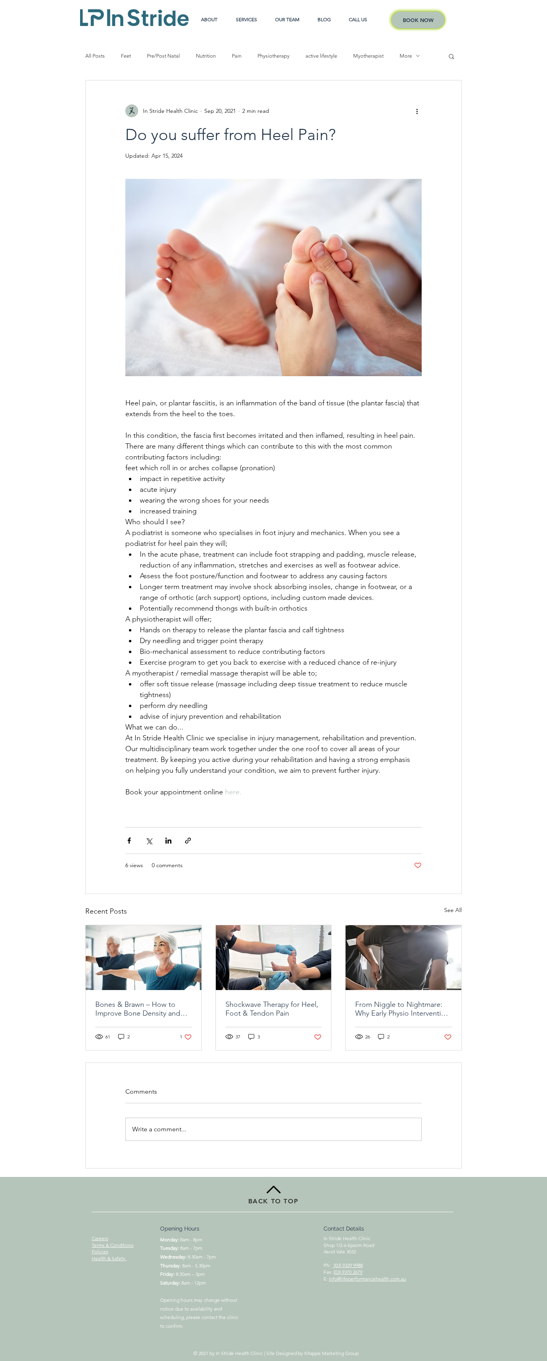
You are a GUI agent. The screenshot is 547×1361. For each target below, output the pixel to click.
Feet (126, 56)
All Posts (95, 56)
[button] (451, 56)
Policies (100, 1252)
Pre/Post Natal (163, 56)
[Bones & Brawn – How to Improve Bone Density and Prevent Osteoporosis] (143, 957)
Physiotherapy (273, 56)
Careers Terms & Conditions (112, 1241)
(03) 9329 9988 (348, 1265)
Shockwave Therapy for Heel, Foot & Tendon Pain (271, 1009)
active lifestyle (321, 56)
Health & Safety (109, 1258)
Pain (236, 56)
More (406, 56)
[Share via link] (188, 840)
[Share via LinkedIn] (168, 840)
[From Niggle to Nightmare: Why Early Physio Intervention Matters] (403, 957)
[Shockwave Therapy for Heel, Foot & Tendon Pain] (274, 957)
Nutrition (206, 56)
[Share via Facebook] (129, 840)
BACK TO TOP (273, 1201)
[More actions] (417, 111)
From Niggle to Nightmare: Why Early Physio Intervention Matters (402, 1009)
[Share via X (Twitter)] (149, 840)
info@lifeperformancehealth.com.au (367, 1279)
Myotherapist (368, 56)
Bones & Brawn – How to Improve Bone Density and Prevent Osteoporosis (137, 1009)
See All (453, 910)
